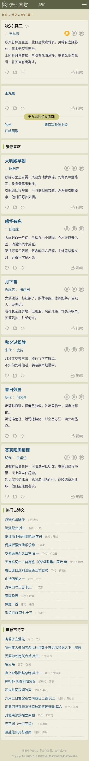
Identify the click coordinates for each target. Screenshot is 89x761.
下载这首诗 (23, 73)
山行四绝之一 (15, 579)
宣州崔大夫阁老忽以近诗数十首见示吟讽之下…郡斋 (43, 647)
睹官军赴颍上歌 (56, 125)
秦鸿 (42, 545)
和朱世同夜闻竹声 (18, 690)
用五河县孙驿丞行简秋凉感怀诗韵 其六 (33, 707)
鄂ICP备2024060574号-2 (63, 756)
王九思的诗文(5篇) (41, 116)
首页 (5, 15)
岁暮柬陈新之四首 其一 (22, 553)
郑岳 (44, 732)
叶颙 (31, 596)
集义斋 (10, 664)
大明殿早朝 (15, 161)
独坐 (8, 125)
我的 (42, 4)
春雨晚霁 (11, 596)
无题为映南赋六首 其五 (22, 656)
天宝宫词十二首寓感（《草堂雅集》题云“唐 (36, 562)
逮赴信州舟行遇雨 (18, 732)
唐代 (23, 604)
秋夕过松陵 (15, 342)
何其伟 (21, 397)
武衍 (20, 350)
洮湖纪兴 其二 (15, 528)
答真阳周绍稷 (17, 450)
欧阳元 (14, 168)
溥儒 (51, 681)
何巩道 (62, 570)
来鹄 (31, 604)
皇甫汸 (21, 458)
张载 (28, 664)
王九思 (14, 34)
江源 (40, 587)
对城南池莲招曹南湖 (20, 715)
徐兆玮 (48, 656)
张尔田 (25, 289)
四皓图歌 (11, 131)
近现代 (10, 289)
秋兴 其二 (27, 15)
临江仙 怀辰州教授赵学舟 (23, 536)
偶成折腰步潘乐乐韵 (20, 545)
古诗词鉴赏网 (39, 756)
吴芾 (44, 690)
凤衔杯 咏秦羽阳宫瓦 (20, 681)
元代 (23, 596)
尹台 (38, 579)
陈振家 (14, 229)
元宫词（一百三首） (20, 723)
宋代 (8, 350)
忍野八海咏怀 (15, 519)
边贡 (38, 639)
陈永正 (41, 613)
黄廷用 (57, 673)
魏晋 (20, 664)
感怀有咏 (13, 221)
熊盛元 (34, 519)
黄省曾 (70, 698)
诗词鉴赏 (18, 5)
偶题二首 (11, 604)
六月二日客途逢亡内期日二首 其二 (30, 698)
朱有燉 (44, 724)
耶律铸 (49, 715)
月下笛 (11, 282)
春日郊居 (13, 389)
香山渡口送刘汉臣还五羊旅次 (26, 570)
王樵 (39, 528)
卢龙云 (53, 553)
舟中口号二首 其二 (18, 587)
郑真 (75, 707)
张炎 (55, 536)
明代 (8, 397)
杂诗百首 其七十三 (18, 612)
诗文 (14, 15)
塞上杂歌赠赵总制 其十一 (23, 673)
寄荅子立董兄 (15, 639)
